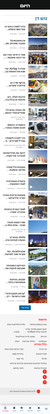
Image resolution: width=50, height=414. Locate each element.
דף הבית (43, 349)
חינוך (44, 329)
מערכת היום (21, 160)
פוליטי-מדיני (30, 329)
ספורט (16, 332)
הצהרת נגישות (40, 368)
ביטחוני (33, 324)
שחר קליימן (16, 230)
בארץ (44, 324)
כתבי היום (22, 174)
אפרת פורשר (8, 145)
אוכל (17, 337)
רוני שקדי (22, 104)
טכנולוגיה (42, 341)
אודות (44, 359)
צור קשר (19, 359)
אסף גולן (22, 34)
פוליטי (22, 324)
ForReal (31, 332)
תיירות (44, 337)
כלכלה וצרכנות (28, 341)
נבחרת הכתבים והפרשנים (35, 363)
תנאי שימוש (18, 368)
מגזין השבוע (41, 354)
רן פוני (23, 287)
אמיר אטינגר (21, 188)
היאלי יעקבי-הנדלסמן (18, 117)
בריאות (10, 324)
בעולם (39, 324)
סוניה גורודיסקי (20, 245)
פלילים (16, 324)
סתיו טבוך (21, 62)
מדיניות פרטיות (16, 363)
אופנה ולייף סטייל (27, 337)
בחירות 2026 (17, 354)
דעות (17, 341)
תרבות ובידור (41, 332)
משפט (39, 329)
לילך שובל (22, 145)
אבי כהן (15, 145)
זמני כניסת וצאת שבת (13, 349)
